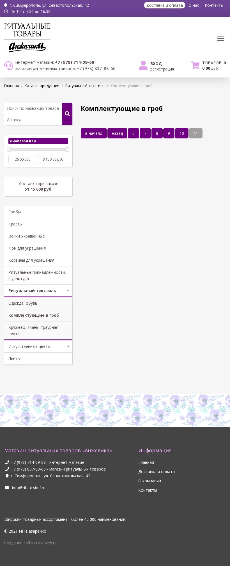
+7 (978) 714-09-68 (28, 462)
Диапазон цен (23, 141)
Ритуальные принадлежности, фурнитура (37, 275)
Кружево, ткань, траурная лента (33, 330)
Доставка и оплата (164, 5)
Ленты (14, 358)
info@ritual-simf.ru (28, 487)
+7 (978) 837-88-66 (28, 469)
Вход (156, 63)
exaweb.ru (47, 543)
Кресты (15, 224)
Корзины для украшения (31, 260)
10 (182, 133)
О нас (193, 5)
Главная (146, 462)
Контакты (214, 5)
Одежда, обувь (22, 303)
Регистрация (162, 69)
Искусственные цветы (29, 346)
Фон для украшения (27, 248)
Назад (117, 133)
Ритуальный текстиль (32, 290)
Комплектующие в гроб (33, 315)
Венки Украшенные (26, 236)
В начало (93, 133)
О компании (149, 480)
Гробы (14, 211)
